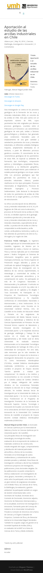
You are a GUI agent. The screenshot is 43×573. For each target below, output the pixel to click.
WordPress (28, 570)
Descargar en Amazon (12, 101)
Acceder (7, 552)
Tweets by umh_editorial (13, 543)
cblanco (7, 41)
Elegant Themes (26, 567)
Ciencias (30, 41)
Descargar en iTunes (12, 97)
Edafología (8, 44)
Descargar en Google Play (14, 105)
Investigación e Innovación (23, 44)
